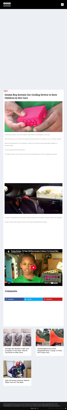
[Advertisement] (33, 23)
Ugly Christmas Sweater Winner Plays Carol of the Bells (17, 381)
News (5, 91)
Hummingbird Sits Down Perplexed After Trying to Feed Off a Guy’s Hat (49, 350)
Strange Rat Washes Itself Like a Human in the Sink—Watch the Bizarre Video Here (17, 350)
